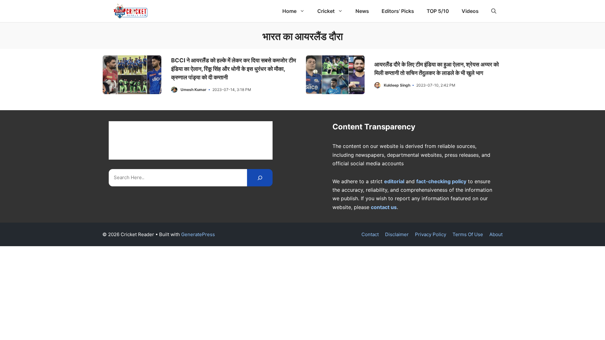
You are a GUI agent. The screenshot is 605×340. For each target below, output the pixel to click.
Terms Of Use (467, 234)
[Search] (260, 177)
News (362, 11)
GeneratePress (198, 234)
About (496, 234)
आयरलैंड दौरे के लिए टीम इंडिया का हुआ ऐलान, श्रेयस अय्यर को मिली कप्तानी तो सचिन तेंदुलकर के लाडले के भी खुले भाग (436, 68)
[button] (494, 11)
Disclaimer (397, 234)
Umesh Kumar (193, 89)
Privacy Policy (430, 234)
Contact (370, 234)
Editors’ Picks (398, 11)
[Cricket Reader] (130, 11)
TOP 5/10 (438, 11)
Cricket (326, 11)
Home (289, 11)
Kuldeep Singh (397, 85)
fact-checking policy (441, 181)
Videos (470, 11)
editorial (394, 181)
